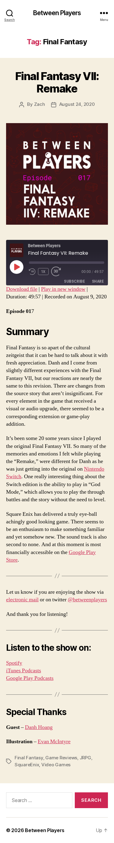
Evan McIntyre (54, 741)
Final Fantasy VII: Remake (57, 82)
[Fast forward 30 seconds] (57, 272)
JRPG (85, 758)
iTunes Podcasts (23, 670)
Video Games (56, 764)
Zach (39, 104)
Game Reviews (61, 758)
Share (98, 281)
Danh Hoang (39, 727)
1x (43, 271)
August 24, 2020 (77, 104)
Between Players (57, 13)
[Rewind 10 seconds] (32, 272)
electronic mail (22, 599)
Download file (21, 289)
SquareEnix (27, 764)
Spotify (14, 663)
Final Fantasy (29, 758)
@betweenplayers (87, 599)
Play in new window (63, 289)
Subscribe (74, 281)
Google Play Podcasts (30, 678)
